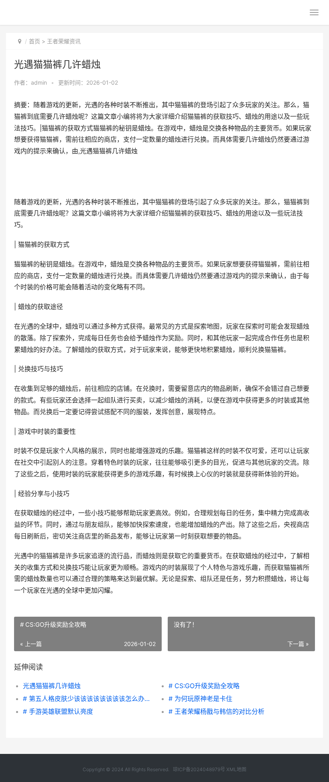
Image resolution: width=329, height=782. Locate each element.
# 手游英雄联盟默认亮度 (58, 711)
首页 (34, 41)
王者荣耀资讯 (64, 41)
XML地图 (236, 769)
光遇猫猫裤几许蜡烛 (52, 686)
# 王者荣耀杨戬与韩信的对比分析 (216, 711)
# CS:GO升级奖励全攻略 (204, 686)
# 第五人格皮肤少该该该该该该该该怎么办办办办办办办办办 (88, 699)
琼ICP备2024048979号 (199, 769)
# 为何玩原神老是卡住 (200, 699)
